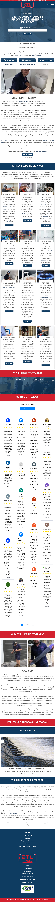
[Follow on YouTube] (49, 64)
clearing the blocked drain (9, 287)
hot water (5, 209)
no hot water (45, 140)
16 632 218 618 (27, 868)
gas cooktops (43, 260)
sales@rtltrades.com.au (38, 55)
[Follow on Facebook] (47, 4)
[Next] (52, 385)
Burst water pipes (6, 140)
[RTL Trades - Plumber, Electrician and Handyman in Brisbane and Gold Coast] (27, 4)
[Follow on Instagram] (49, 4)
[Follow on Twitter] (51, 4)
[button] (2, 5)
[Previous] (3, 385)
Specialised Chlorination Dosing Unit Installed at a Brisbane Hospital (27, 768)
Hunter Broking (27, 849)
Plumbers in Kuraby (22, 101)
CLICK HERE (45, 216)
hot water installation (45, 297)
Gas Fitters (49, 250)
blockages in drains (8, 206)
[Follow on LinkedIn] (53, 4)
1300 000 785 (20, 55)
